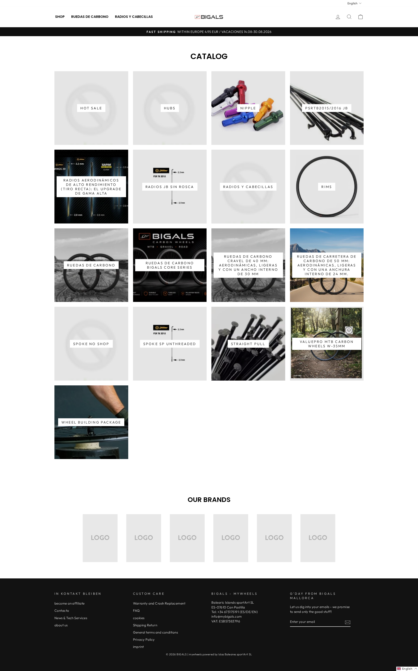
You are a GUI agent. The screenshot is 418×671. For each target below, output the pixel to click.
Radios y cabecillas (134, 16)
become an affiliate (69, 603)
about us (61, 625)
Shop (60, 16)
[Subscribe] (348, 622)
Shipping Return (145, 625)
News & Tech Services (70, 618)
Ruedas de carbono (89, 16)
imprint (138, 647)
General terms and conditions (155, 632)
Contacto (61, 610)
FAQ (136, 610)
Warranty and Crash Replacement (159, 603)
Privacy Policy (144, 639)
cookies (139, 618)
